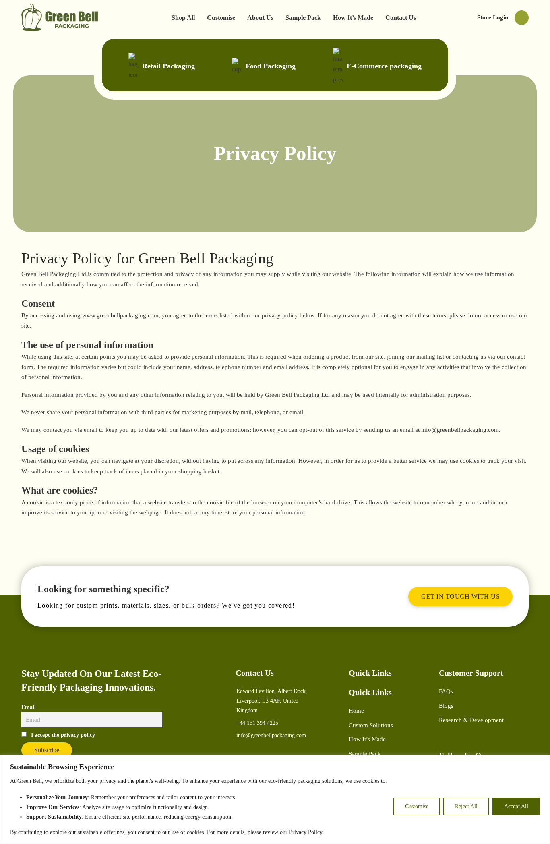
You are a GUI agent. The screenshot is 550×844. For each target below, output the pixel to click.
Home (356, 710)
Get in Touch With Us (460, 596)
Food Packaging (271, 66)
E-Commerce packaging (384, 66)
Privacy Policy (305, 832)
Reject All (466, 806)
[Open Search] (522, 17)
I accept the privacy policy (63, 735)
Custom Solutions (371, 725)
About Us (260, 17)
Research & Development (471, 720)
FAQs (446, 691)
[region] (275, 799)
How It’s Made (353, 17)
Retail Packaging (168, 66)
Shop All (183, 17)
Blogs (446, 706)
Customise (416, 806)
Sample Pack (303, 17)
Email (28, 707)
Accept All (516, 806)
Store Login (492, 17)
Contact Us (400, 17)
